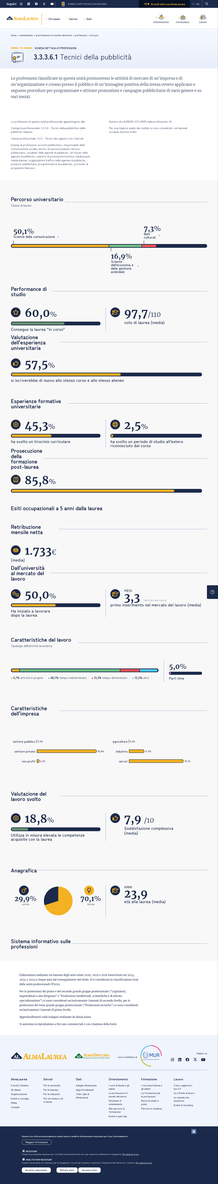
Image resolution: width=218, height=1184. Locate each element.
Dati (89, 19)
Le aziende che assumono (181, 1099)
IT (194, 4)
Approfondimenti (85, 1089)
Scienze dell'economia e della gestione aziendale (122, 266)
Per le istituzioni (51, 1094)
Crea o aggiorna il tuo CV (183, 1087)
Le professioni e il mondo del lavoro (118, 1094)
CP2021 (55, 984)
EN (197, 4)
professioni (81, 35)
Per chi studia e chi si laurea (53, 1100)
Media (14, 1102)
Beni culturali (150, 235)
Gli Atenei (16, 1089)
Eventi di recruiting (183, 1105)
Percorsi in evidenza (151, 1108)
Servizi (73, 19)
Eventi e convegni (20, 1098)
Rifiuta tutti (67, 1170)
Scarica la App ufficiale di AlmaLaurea (87, 4)
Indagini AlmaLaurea (86, 1085)
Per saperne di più (130, 1154)
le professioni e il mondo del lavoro (54, 35)
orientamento (26, 35)
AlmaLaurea (83, 1017)
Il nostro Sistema (19, 1085)
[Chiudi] (193, 1131)
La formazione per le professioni (150, 1094)
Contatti (15, 1107)
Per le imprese (50, 1089)
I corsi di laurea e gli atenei (119, 1087)
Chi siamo (54, 19)
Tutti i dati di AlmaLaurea (82, 1095)
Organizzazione (19, 1094)
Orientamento (161, 22)
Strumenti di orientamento (115, 1102)
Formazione (182, 22)
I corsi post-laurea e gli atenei (151, 1087)
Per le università (51, 1085)
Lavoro (203, 22)
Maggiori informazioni (36, 1142)
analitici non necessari (39, 1159)
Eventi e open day (118, 1116)
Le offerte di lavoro (184, 1093)
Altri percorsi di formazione (117, 1110)
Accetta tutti (89, 1170)
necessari (31, 1151)
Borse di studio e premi (150, 1102)
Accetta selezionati (36, 1170)
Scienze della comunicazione (34, 237)
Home (14, 35)
